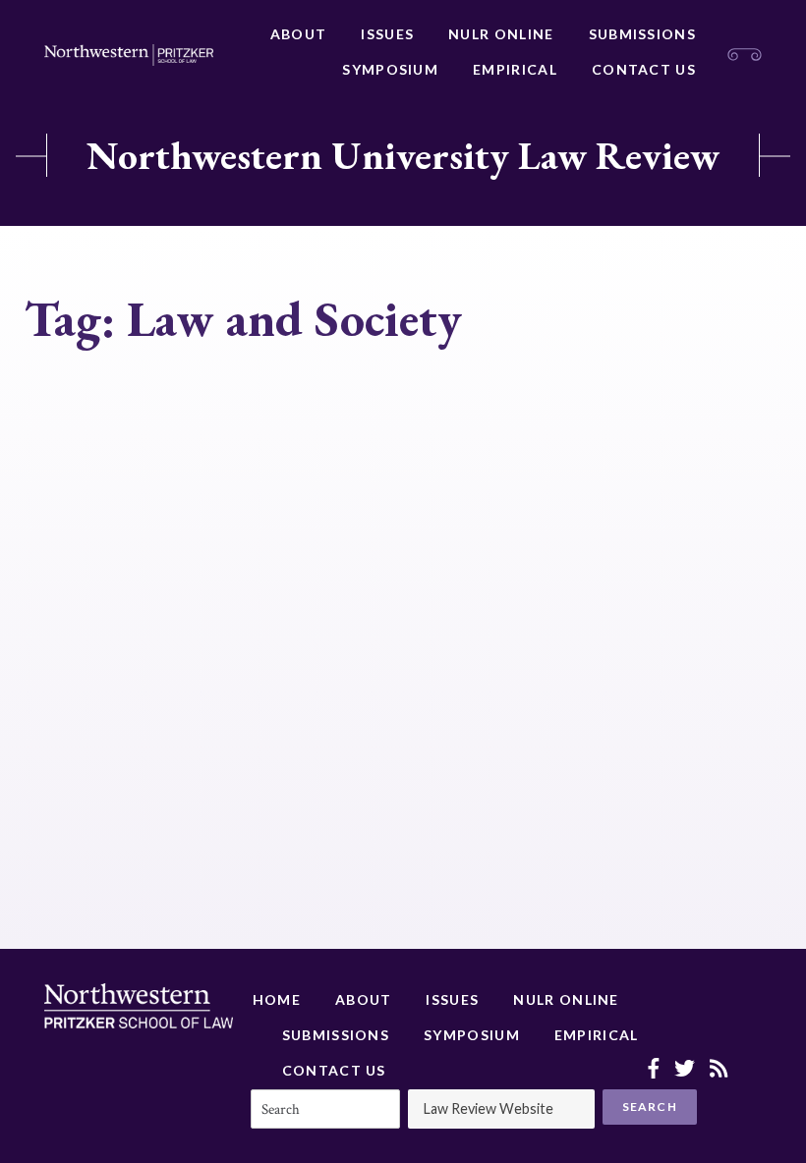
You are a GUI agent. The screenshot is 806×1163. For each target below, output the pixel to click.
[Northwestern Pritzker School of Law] (128, 55)
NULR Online (500, 34)
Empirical (515, 69)
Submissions (642, 34)
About (298, 34)
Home (277, 999)
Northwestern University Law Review (403, 155)
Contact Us (644, 69)
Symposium (390, 69)
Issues (387, 34)
